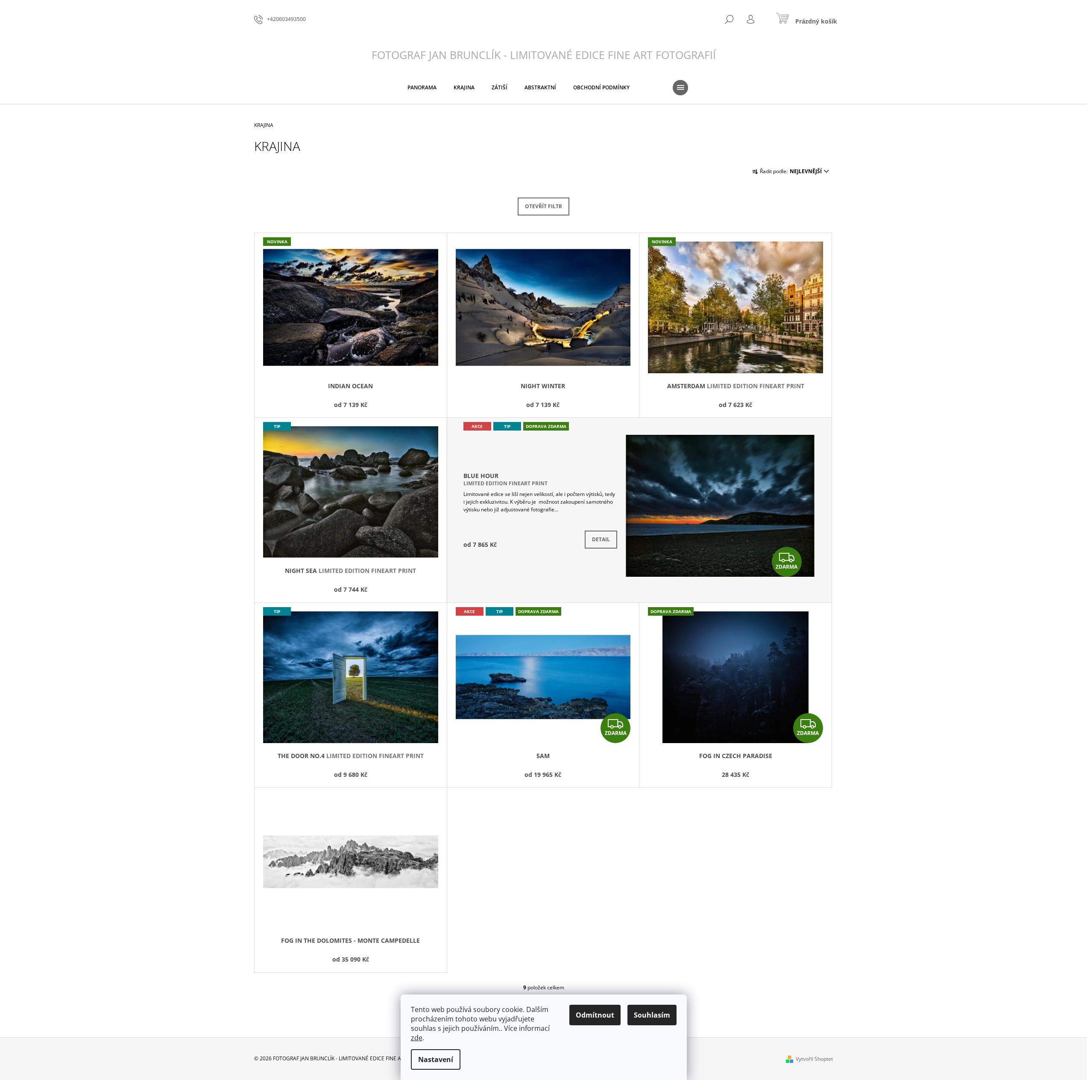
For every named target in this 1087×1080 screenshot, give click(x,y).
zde (416, 1037)
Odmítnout (595, 1015)
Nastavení (435, 1059)
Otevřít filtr (543, 206)
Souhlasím (652, 1015)
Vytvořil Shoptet (814, 1058)
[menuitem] (422, 87)
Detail (601, 539)
